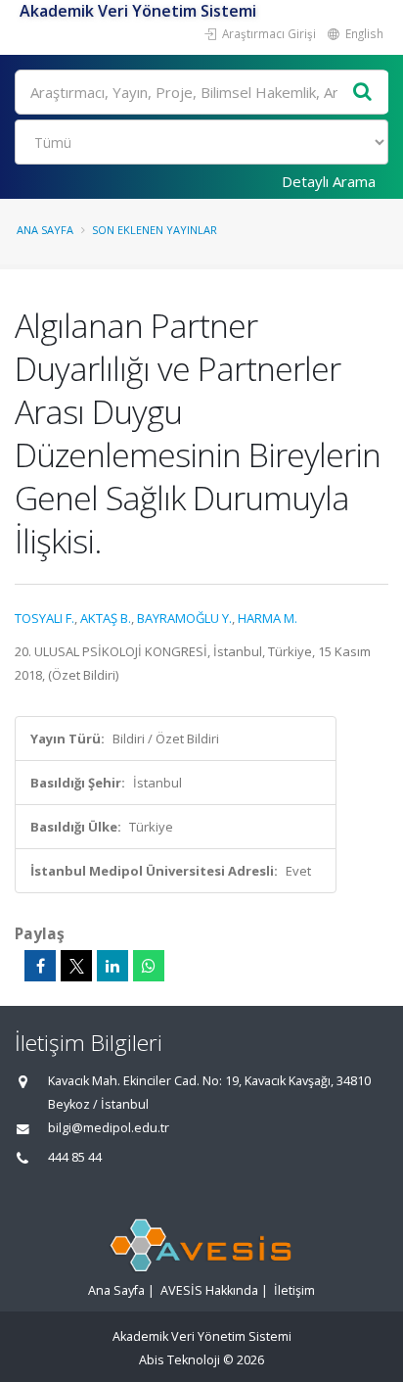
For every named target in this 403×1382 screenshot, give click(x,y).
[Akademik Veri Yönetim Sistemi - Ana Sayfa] (17, 11)
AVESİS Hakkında (209, 1290)
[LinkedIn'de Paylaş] (112, 965)
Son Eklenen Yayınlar (154, 229)
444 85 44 (75, 1157)
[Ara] (362, 93)
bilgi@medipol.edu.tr (108, 1128)
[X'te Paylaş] (76, 965)
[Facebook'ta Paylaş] (40, 965)
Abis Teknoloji (179, 1360)
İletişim (294, 1290)
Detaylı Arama (329, 181)
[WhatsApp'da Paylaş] (148, 965)
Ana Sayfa (45, 229)
